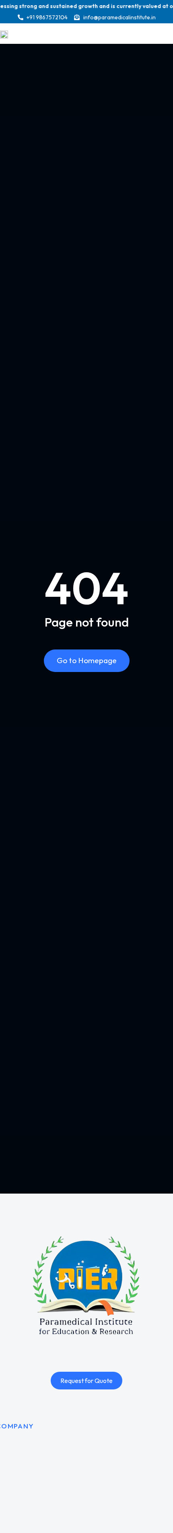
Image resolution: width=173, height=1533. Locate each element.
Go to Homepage (87, 660)
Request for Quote (86, 1381)
